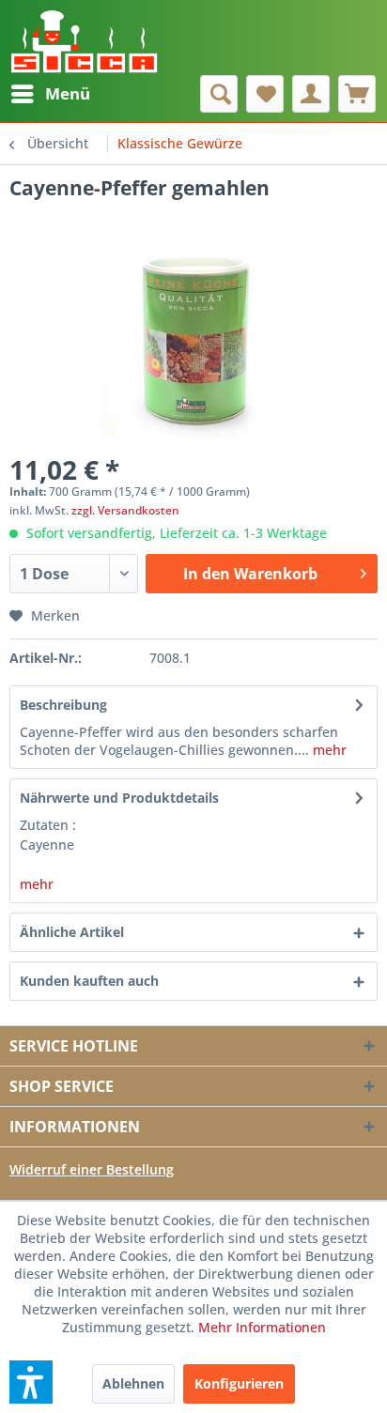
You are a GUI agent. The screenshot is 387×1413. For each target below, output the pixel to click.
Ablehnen (133, 1383)
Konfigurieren (239, 1383)
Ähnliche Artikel (72, 932)
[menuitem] (50, 94)
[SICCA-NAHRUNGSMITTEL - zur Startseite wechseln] (84, 37)
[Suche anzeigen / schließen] (219, 94)
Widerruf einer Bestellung (91, 1169)
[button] (31, 1382)
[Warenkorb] (357, 94)
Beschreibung (63, 705)
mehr (328, 750)
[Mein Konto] (311, 94)
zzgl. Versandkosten (125, 510)
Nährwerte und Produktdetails (119, 797)
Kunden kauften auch (89, 981)
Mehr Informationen (262, 1327)
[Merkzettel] (265, 94)
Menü (67, 93)
